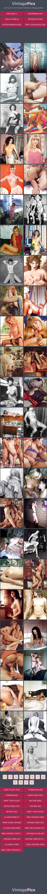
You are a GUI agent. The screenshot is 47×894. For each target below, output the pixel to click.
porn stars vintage (11, 822)
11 (26, 782)
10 (21, 782)
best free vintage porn (12, 850)
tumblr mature (35, 790)
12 (32, 782)
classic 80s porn (11, 828)
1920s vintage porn (35, 844)
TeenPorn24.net (35, 14)
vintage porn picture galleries (36, 839)
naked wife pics (35, 795)
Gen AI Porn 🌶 (11, 19)
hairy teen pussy (11, 801)
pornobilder (12, 795)
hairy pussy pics (12, 790)
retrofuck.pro (35, 19)
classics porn (12, 844)
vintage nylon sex (35, 833)
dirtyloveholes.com (35, 25)
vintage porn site (35, 822)
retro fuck (11, 812)
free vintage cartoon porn (12, 833)
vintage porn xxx (11, 839)
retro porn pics (12, 806)
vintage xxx (35, 806)
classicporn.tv (11, 817)
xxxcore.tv (11, 14)
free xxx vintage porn (35, 828)
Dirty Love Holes (35, 812)
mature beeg (35, 801)
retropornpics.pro (12, 25)
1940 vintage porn (35, 817)
